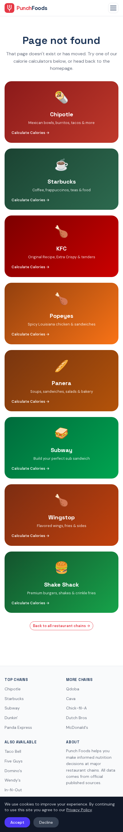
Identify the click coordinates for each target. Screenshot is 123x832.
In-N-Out (13, 789)
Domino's (13, 770)
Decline (46, 822)
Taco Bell (13, 751)
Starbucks (14, 698)
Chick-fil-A (76, 708)
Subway (12, 708)
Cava (71, 698)
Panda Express (18, 727)
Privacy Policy (79, 809)
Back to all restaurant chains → (61, 625)
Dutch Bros (76, 717)
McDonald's (77, 727)
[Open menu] (113, 8)
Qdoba (72, 688)
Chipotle (13, 688)
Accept (17, 822)
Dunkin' (11, 717)
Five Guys (14, 761)
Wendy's (13, 780)
